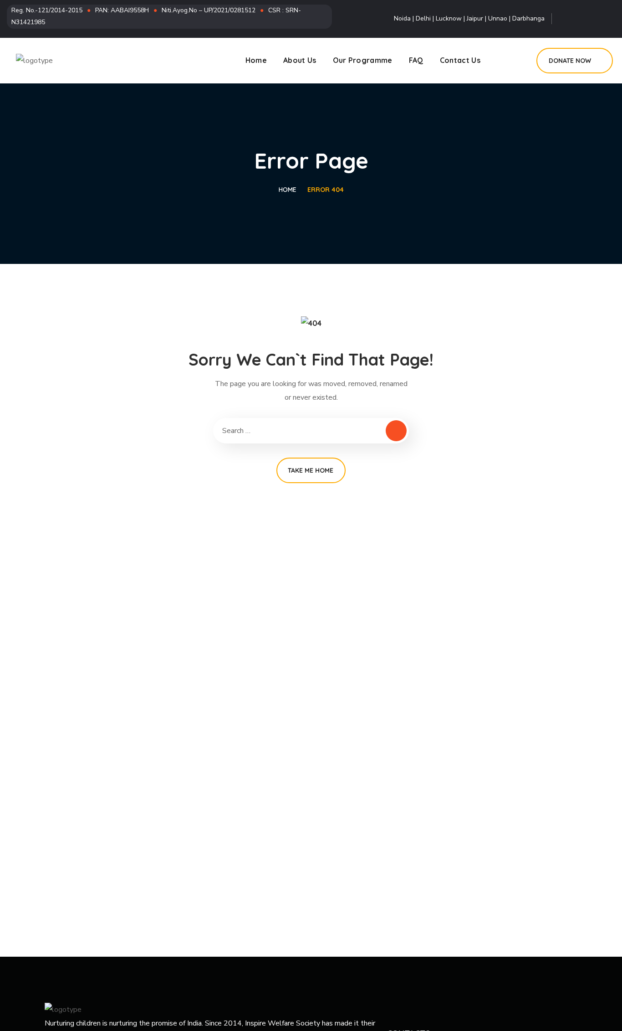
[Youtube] (606, 18)
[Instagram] (587, 18)
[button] (574, 60)
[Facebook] (567, 18)
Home (287, 190)
